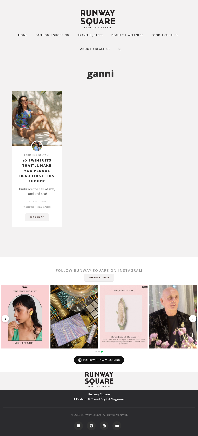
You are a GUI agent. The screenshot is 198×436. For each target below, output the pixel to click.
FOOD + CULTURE (164, 35)
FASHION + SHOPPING (52, 35)
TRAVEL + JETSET (90, 35)
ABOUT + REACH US (95, 49)
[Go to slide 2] (99, 351)
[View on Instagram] (25, 316)
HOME (22, 35)
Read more (37, 217)
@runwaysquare (99, 277)
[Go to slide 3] (102, 352)
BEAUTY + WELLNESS (127, 35)
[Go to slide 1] (96, 351)
